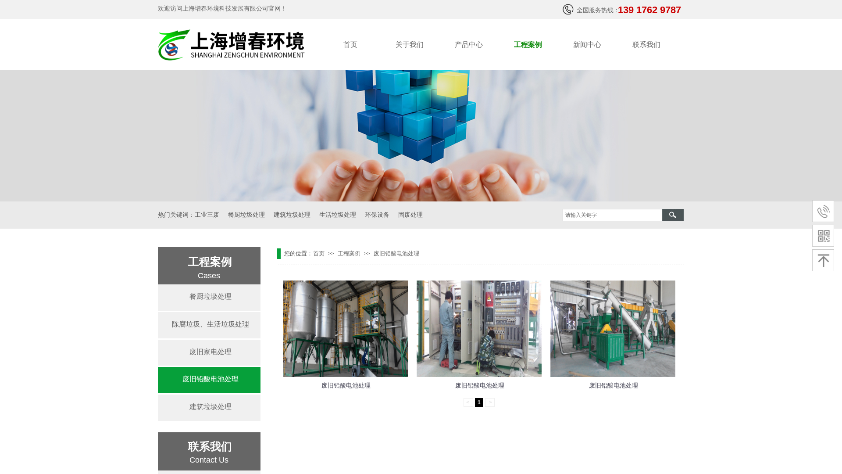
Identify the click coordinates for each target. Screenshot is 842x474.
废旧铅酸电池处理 (396, 253)
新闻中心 (587, 44)
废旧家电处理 (210, 352)
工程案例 (528, 44)
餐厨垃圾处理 (210, 296)
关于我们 (410, 44)
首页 (350, 44)
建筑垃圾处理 (210, 406)
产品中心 (469, 44)
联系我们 (646, 44)
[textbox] (612, 215)
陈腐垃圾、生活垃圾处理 (210, 324)
